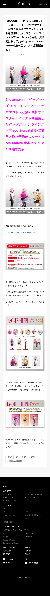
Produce (28, 540)
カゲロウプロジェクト (33, 515)
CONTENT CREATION (33, 494)
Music (5, 533)
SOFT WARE (30, 498)
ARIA (5, 509)
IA (26, 509)
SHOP (27, 554)
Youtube (9, 562)
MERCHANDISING (10, 501)
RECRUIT (28, 551)
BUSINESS (7, 491)
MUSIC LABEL (8, 498)
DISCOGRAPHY (9, 548)
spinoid (27, 519)
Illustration (29, 533)
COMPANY (7, 551)
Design (5, 537)
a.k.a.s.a (6, 519)
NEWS (27, 548)
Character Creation (9, 540)
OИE (4, 512)
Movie (27, 530)
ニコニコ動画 (33, 563)
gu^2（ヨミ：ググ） (9, 515)
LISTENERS (7, 522)
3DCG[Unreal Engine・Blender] (14, 530)
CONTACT (6, 554)
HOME (5, 487)
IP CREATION (8, 494)
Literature (28, 537)
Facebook (9, 559)
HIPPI (27, 512)
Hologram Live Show (10, 543)
